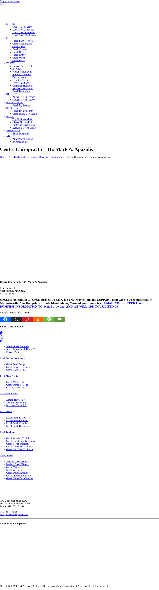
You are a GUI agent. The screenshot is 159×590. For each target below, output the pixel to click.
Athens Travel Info (15, 399)
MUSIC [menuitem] (10, 116)
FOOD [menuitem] (9, 38)
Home (3, 157)
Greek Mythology (15, 467)
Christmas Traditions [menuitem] (22, 85)
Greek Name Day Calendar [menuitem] (25, 113)
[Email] (59, 319)
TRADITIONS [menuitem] (13, 69)
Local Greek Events (16, 417)
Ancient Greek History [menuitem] (23, 97)
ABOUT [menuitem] (10, 136)
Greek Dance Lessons (17, 384)
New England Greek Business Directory (28, 157)
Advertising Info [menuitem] (20, 133)
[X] (16, 319)
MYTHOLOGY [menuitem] (14, 102)
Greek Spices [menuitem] (18, 46)
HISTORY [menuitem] (11, 94)
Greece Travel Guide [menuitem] (22, 66)
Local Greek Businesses (18, 426)
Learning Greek (14, 470)
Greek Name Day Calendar (19, 478)
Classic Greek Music (16, 387)
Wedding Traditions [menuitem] (22, 71)
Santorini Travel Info (16, 402)
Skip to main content (10, 1)
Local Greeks (6, 411)
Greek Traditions (7, 432)
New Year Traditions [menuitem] (22, 88)
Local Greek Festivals (17, 420)
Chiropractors (57, 157)
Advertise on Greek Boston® (20, 349)
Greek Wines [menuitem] (18, 57)
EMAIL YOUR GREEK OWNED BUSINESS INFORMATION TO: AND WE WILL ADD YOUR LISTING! (74, 304)
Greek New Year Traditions (19, 449)
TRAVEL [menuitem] (11, 63)
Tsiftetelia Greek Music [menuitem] (23, 125)
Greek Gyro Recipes (16, 370)
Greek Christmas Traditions (19, 446)
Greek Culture (6, 455)
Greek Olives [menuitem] (18, 52)
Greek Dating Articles (17, 472)
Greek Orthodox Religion (18, 475)
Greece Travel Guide (9, 394)
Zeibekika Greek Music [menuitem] (24, 127)
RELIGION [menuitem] (12, 108)
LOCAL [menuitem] (10, 24)
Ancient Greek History (17, 461)
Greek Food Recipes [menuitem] (22, 41)
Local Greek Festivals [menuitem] (23, 29)
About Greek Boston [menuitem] (22, 139)
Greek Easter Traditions (17, 443)
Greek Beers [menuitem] (18, 60)
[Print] (38, 319)
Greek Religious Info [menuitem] (22, 111)
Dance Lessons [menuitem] (19, 77)
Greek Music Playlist (9, 376)
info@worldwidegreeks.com (14, 514)
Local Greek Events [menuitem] (22, 27)
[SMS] (48, 319)
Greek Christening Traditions (20, 441)
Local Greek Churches (17, 423)
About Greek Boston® (17, 346)
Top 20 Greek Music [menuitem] (22, 119)
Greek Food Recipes (16, 364)
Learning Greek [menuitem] (20, 80)
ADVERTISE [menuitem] (13, 130)
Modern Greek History (17, 464)
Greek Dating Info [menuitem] (21, 91)
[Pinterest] (27, 319)
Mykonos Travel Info (16, 405)
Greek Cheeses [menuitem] (19, 49)
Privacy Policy (13, 352)
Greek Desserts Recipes (18, 367)
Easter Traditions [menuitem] (20, 83)
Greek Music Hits (15, 382)
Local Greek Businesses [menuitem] (24, 35)
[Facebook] (5, 319)
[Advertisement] (79, 180)
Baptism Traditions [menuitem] (21, 74)
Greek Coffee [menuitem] (19, 55)
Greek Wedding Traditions (19, 438)
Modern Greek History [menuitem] (23, 99)
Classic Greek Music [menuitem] (22, 122)
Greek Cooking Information (12, 358)
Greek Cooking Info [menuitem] (22, 43)
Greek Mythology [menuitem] (21, 105)
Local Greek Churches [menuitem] (23, 32)
